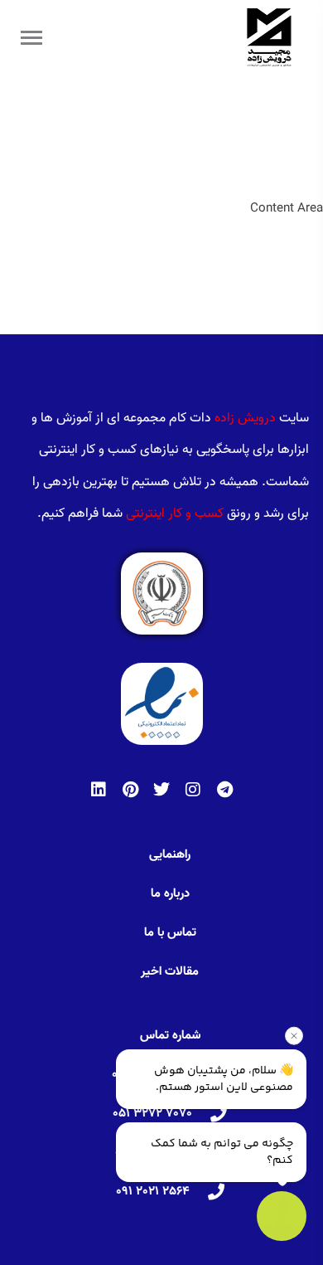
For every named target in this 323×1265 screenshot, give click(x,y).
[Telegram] (224, 789)
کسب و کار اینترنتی (175, 513)
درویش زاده (245, 418)
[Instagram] (193, 789)
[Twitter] (161, 789)
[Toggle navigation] (31, 37)
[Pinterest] (130, 789)
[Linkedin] (98, 789)
